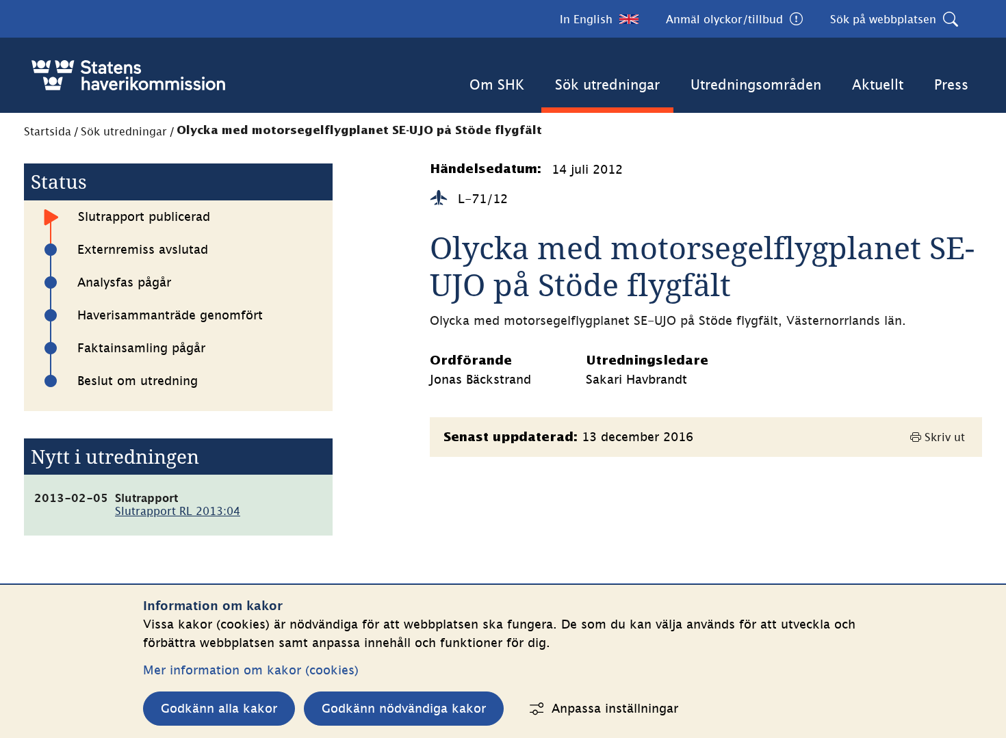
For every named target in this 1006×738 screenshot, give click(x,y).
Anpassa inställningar (615, 708)
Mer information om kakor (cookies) (251, 670)
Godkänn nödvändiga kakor (404, 708)
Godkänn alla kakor (219, 708)
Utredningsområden (756, 84)
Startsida (47, 131)
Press (951, 84)
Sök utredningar (607, 84)
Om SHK (496, 84)
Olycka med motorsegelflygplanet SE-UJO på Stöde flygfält (359, 131)
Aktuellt (877, 84)
